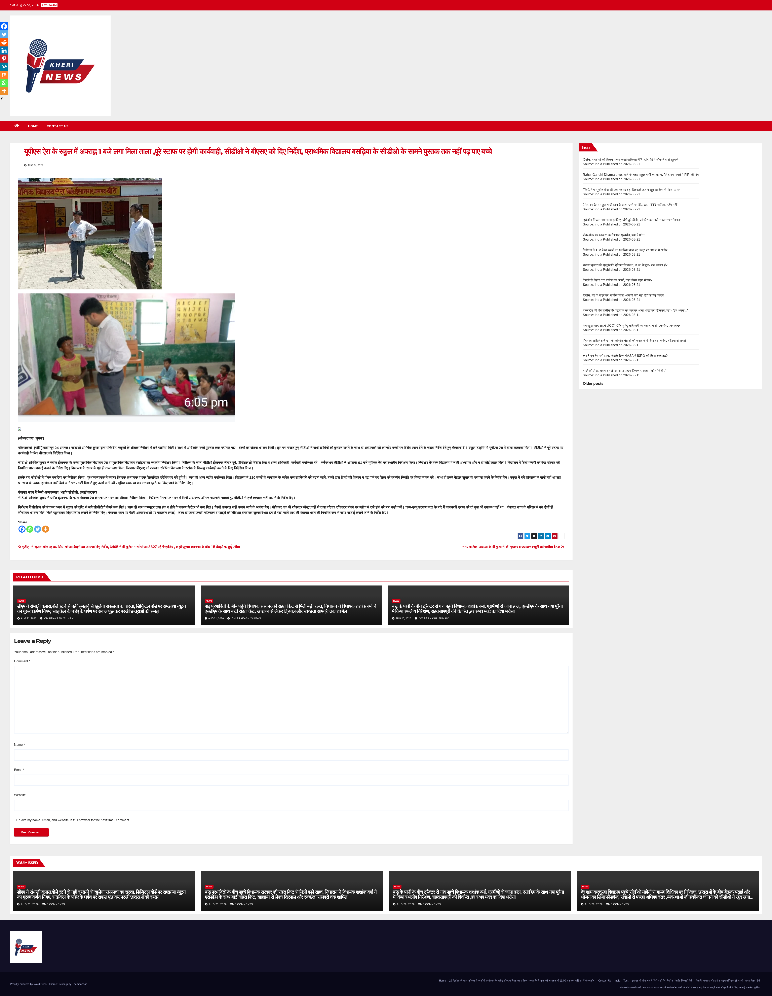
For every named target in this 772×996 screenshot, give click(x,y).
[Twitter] (37, 529)
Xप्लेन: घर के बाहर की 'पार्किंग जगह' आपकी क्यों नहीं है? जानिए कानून (623, 295)
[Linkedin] (4, 50)
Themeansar (79, 984)
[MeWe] (4, 67)
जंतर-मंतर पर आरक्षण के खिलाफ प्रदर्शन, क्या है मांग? (614, 235)
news (21, 601)
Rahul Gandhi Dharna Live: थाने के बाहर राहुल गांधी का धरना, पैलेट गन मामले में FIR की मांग (641, 174)
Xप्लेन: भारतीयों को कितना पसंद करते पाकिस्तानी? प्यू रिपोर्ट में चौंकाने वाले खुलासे (631, 159)
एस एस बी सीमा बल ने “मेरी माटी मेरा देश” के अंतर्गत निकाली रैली (662, 980)
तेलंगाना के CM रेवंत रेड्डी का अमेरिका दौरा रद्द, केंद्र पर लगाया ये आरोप (625, 250)
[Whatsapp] (29, 529)
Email (19, 770)
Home (33, 126)
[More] (45, 529)
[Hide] (1, 98)
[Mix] (4, 75)
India (617, 980)
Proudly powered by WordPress (28, 984)
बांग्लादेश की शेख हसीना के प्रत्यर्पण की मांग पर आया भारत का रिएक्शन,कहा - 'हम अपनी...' (635, 310)
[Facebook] (22, 529)
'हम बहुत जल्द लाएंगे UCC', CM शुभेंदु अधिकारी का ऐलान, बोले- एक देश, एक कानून (632, 325)
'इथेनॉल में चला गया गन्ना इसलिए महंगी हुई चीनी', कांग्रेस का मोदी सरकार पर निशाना (632, 220)
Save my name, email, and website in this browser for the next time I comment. (74, 820)
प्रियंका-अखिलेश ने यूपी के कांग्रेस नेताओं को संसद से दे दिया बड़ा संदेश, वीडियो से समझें (634, 340)
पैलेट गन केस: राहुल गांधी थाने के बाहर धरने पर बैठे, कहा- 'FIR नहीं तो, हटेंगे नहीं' (630, 205)
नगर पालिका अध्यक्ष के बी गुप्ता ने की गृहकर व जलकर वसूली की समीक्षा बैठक (511, 547)
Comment (22, 661)
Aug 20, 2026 (406, 904)
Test (625, 980)
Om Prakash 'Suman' (58, 618)
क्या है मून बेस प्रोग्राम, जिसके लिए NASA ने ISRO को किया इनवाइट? (625, 355)
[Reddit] (4, 42)
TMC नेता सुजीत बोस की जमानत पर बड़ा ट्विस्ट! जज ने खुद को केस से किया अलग (632, 189)
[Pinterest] (4, 59)
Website (20, 795)
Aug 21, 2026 (30, 904)
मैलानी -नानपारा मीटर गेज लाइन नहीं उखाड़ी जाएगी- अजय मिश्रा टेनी (728, 980)
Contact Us (58, 126)
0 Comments (56, 904)
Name (19, 744)
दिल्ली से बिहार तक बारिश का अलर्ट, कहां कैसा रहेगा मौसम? (618, 280)
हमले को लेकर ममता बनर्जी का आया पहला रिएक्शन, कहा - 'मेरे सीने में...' (624, 370)
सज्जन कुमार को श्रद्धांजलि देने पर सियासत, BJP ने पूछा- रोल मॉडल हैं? (625, 265)
